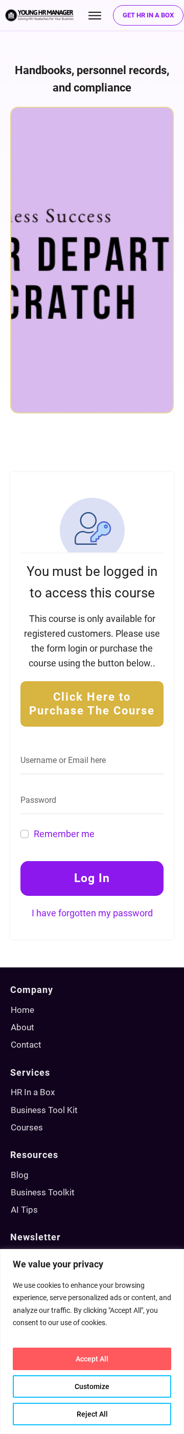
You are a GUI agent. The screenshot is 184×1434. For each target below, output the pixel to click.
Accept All (92, 1359)
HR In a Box (33, 1092)
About (22, 1027)
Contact (26, 1044)
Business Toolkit (43, 1192)
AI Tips (24, 1210)
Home (22, 1010)
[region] (92, 1341)
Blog (20, 1175)
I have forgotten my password (92, 913)
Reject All (92, 1414)
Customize (92, 1386)
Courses (27, 1127)
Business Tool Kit (44, 1110)
